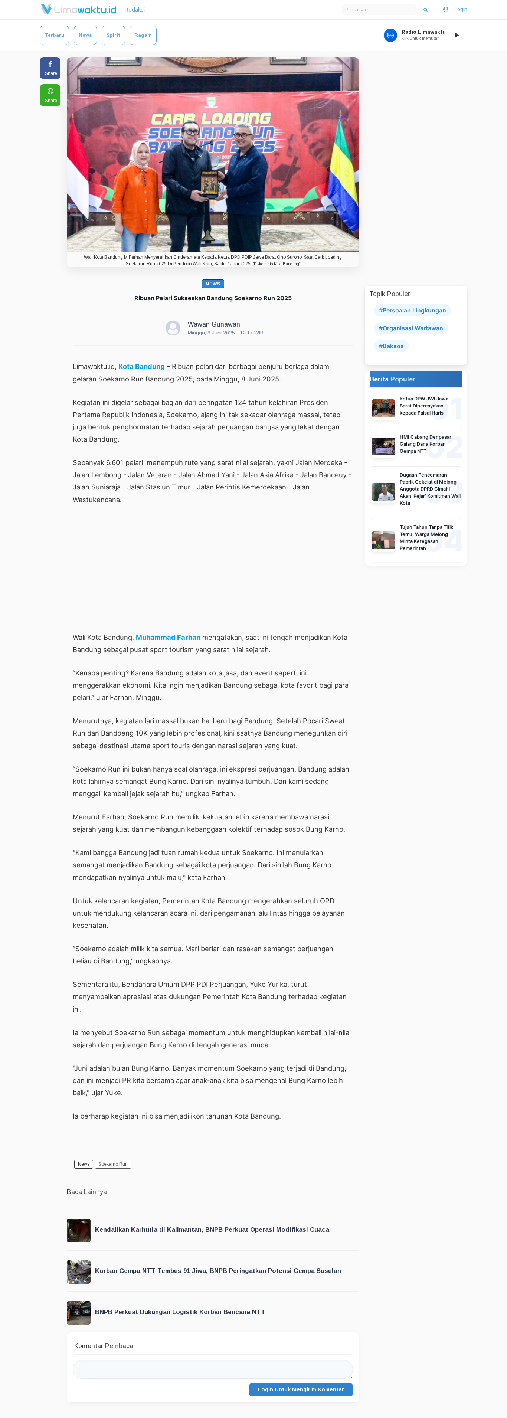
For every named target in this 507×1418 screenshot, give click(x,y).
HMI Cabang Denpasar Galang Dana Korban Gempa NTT (425, 444)
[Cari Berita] (425, 9)
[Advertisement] (213, 568)
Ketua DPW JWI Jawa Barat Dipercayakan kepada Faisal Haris (424, 406)
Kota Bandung (141, 366)
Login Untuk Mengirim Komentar (301, 1389)
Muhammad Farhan (168, 637)
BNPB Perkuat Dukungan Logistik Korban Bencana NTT (180, 1312)
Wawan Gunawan (214, 324)
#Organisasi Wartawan (411, 328)
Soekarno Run (113, 1164)
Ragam (143, 35)
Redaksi (134, 9)
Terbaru (54, 35)
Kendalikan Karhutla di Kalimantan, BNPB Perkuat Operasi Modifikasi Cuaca (212, 1229)
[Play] (456, 35)
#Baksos (391, 346)
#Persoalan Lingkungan (412, 310)
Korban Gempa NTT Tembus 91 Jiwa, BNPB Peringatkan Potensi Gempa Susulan (218, 1270)
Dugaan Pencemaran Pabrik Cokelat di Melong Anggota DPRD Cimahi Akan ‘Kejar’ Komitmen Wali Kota (430, 489)
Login (461, 9)
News (85, 35)
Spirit (113, 35)
